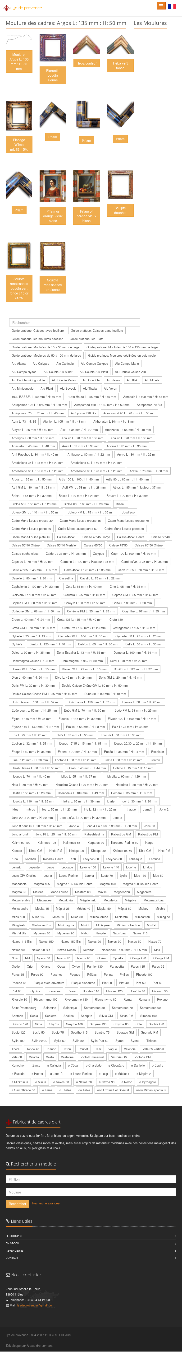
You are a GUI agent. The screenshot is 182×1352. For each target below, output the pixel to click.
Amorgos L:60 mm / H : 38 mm (33, 438)
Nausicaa (119, 933)
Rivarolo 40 (137, 991)
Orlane (45, 966)
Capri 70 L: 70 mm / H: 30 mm (32, 561)
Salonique (70, 1007)
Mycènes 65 (41, 933)
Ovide (76, 966)
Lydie (123, 875)
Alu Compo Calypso (94, 363)
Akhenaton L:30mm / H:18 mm (114, 421)
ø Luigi (103, 1073)
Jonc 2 (163, 809)
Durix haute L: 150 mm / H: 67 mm (91, 702)
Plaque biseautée (83, 982)
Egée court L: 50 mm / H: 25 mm (34, 710)
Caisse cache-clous (25, 553)
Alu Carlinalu (65, 363)
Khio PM (164, 850)
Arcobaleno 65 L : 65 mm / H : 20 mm (38, 471)
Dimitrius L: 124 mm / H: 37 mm (136, 669)
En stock (12, 1243)
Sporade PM (149, 1032)
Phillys (124, 974)
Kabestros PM (148, 834)
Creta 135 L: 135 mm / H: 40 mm (79, 619)
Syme (119, 1040)
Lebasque (135, 859)
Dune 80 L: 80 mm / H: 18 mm (105, 693)
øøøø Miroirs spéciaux (151, 1090)
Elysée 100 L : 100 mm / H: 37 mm (132, 718)
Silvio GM (106, 1015)
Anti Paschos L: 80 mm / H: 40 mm (36, 454)
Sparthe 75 (102, 1032)
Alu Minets (152, 380)
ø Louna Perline (81, 1073)
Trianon (51, 1049)
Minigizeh (18, 925)
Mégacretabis (21, 900)
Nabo (84, 933)
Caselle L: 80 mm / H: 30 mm (32, 578)
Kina (15, 859)
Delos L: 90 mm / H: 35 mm (31, 652)
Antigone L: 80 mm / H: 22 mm (89, 454)
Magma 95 (19, 892)
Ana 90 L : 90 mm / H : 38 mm (131, 438)
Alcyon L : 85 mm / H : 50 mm (32, 429)
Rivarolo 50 (160, 991)
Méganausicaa (154, 900)
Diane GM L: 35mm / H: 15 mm (33, 669)
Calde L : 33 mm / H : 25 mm (66, 553)
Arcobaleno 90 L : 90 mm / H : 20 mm (97, 471)
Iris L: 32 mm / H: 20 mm (101, 809)
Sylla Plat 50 (99, 1040)
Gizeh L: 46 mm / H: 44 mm (87, 768)
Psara (72, 991)
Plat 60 (157, 982)
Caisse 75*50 (118, 545)
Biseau (120, 504)
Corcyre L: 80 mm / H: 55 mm (84, 603)
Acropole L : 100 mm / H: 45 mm (145, 396)
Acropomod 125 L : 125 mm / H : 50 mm (39, 404)
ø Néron (127, 1082)
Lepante (34, 867)
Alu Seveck (68, 388)
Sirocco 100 (148, 1015)
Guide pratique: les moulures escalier (37, 338)
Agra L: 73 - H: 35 (24, 421)
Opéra (101, 958)
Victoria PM (143, 1057)
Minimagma (66, 925)
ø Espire (157, 1065)
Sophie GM (156, 1024)
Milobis (160, 908)
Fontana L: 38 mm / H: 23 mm (75, 760)
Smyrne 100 (74, 1024)
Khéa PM (55, 850)
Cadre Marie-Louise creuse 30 (32, 520)
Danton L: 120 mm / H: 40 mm (50, 644)
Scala (34, 1015)
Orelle (16, 966)
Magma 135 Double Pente (74, 883)
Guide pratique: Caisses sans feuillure (97, 330)
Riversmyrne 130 (76, 999)
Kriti (73, 859)
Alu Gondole (91, 380)
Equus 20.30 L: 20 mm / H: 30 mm (138, 743)
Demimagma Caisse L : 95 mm (33, 660)
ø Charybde (93, 1065)
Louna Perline (68, 875)
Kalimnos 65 (71, 842)
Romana (144, 999)
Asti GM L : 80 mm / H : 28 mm (33, 487)
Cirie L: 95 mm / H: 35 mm (128, 586)
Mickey (143, 908)
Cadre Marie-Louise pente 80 (124, 528)
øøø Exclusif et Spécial (113, 1090)
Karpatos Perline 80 (124, 842)
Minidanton (142, 916)
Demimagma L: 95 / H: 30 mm (82, 660)
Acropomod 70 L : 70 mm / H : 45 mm (38, 413)
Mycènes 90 (65, 933)
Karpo (149, 842)
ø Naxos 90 (106, 1082)
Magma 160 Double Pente (140, 883)
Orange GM (138, 958)
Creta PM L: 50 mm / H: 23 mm (84, 627)
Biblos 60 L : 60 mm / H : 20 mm (86, 504)
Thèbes (151, 1040)
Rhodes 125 (114, 991)
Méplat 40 (83, 908)
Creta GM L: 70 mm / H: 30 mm (33, 627)
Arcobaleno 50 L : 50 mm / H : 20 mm (97, 462)
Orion (30, 966)
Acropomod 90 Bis (83, 413)
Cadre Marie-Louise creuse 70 (128, 520)
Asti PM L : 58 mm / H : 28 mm (84, 487)
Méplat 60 (124, 908)
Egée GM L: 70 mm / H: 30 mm (85, 710)
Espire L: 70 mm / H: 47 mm (77, 751)
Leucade (67, 867)
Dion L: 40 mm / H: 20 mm (30, 677)
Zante (36, 1065)
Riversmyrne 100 (45, 999)
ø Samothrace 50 (23, 1090)
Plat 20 (107, 982)
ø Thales (65, 1090)
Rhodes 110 (91, 991)
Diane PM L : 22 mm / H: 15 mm (84, 669)
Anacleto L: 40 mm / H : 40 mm (33, 446)
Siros (38, 1024)
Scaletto (50, 1015)
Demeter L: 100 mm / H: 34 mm (135, 652)
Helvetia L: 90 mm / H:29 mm (125, 776)
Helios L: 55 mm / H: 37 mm (78, 776)
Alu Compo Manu (127, 363)
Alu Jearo (113, 380)
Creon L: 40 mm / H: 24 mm (31, 619)
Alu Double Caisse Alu (130, 371)
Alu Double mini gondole (28, 380)
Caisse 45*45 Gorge (96, 537)
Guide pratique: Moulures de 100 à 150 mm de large (122, 347)
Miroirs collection (128, 925)
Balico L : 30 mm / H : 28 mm (79, 495)
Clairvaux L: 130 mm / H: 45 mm (34, 594)
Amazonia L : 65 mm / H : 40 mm (128, 429)
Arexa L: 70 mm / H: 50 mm (149, 471)
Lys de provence (26, 8)
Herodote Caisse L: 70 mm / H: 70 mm (82, 784)
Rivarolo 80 (19, 999)
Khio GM (145, 850)
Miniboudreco (99, 916)
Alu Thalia (90, 388)
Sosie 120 (18, 1032)
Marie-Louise (59, 892)
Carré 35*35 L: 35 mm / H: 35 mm (144, 561)
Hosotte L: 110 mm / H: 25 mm (33, 801)
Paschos (56, 974)
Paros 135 (138, 966)
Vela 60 (17, 1057)
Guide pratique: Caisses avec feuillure (38, 330)
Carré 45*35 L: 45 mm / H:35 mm (34, 570)
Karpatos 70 (95, 842)
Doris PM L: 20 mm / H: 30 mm (33, 685)
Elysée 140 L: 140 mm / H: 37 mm (35, 726)
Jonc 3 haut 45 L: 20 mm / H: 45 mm (37, 826)
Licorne (131, 867)
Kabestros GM (121, 834)
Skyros (54, 1024)
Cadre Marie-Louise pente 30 (31, 528)
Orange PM (161, 958)
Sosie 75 (58, 1032)
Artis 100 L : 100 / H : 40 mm (79, 479)
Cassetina (66, 578)
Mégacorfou (122, 892)
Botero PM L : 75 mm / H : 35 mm (91, 512)
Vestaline (67, 1057)
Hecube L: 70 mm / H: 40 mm (32, 776)
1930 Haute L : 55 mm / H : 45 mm (92, 396)
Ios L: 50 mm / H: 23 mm (59, 809)
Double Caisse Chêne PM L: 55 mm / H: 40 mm (44, 693)
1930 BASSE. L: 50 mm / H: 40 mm (36, 396)
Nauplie (101, 933)
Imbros (30, 809)
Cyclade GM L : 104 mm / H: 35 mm (83, 636)
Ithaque (131, 809)
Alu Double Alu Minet (58, 371)
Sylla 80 (78, 1040)
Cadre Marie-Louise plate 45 (31, 537)
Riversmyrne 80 (105, 999)
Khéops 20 (76, 850)
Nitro (15, 958)
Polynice (34, 991)
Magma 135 (42, 883)
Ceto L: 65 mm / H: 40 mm (84, 586)
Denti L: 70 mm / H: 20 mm (128, 660)
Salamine (49, 1007)
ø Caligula (54, 1065)
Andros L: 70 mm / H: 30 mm (127, 446)
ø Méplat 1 (122, 1073)
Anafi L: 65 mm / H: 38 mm (81, 446)
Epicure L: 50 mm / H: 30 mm (121, 735)
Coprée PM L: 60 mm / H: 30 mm (34, 603)
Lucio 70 (107, 875)
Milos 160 (38, 916)
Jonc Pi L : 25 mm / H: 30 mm (56, 834)
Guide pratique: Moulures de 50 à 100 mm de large (46, 355)
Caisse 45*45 (66, 537)
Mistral (151, 925)
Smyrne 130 (98, 1024)
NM (27, 958)
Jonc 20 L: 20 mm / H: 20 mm (32, 817)
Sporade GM (125, 1032)
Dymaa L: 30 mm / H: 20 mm (142, 702)
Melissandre (20, 908)
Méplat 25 (62, 908)
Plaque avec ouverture (48, 982)
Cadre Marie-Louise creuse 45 (80, 520)
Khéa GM (35, 850)
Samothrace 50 (94, 1007)
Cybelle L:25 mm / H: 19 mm (31, 636)
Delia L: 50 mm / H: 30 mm (144, 644)
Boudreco (128, 512)
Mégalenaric (88, 900)
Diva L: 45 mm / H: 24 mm (73, 677)
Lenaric (17, 867)
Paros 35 (158, 966)
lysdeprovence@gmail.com (36, 1305)
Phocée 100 (144, 974)
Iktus (15, 809)
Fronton (155, 760)
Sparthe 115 (79, 1032)
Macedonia (19, 883)
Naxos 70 (154, 941)
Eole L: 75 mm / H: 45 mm (130, 726)
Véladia (34, 1057)
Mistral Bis (19, 933)
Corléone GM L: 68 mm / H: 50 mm (36, 611)
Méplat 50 (104, 908)
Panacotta (117, 966)
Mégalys (130, 900)
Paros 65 (18, 974)
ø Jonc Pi (56, 1073)
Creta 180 (116, 619)
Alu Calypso (41, 363)
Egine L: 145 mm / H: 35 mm (31, 718)
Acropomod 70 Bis (149, 404)
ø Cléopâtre (116, 1065)
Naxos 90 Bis (41, 949)
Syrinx (135, 1040)
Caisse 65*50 (93, 545)
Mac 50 (158, 875)
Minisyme (102, 925)
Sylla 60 (59, 1040)
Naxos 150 (46, 941)
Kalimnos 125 (46, 842)
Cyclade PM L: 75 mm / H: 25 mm (139, 636)
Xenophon (18, 1065)
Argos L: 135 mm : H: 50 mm (32, 479)
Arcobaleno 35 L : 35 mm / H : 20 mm (38, 462)
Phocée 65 (19, 982)
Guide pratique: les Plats (87, 338)
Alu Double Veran (64, 380)
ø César (73, 1065)
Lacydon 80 (114, 859)
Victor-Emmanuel (92, 1057)
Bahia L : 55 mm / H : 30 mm (32, 495)
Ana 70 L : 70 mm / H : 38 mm (82, 438)
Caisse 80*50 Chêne (149, 545)
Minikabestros (41, 925)
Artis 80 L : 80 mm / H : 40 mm (127, 479)
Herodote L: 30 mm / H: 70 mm (137, 784)
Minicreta (121, 916)
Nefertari (89, 949)
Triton (67, 1049)
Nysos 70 (63, 958)
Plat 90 (16, 991)
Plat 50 (141, 982)
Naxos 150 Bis (71, 941)
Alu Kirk (132, 380)
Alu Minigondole (22, 388)
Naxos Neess (66, 949)
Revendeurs (14, 1250)
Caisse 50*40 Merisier (62, 545)
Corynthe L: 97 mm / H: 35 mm (143, 611)
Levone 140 (111, 867)
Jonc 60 (149, 826)
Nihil (157, 949)
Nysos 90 (83, 958)
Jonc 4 (74, 826)
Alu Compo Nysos (24, 371)
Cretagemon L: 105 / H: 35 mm (134, 627)
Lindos (147, 867)
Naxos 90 (18, 949)
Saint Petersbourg (24, 1007)
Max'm (102, 892)
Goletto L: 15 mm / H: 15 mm (133, 768)
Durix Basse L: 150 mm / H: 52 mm (36, 702)
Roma (127, 999)
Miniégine (163, 916)
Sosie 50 (38, 1032)
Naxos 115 (140, 933)
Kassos (17, 850)
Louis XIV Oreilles (24, 875)
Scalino (69, 1015)
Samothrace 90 (150, 1007)
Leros (50, 867)
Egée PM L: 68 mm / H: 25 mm (136, 710)
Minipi (85, 925)
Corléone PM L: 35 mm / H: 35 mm (91, 611)
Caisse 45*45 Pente (130, 537)
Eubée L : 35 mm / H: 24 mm (124, 751)
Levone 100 (88, 867)
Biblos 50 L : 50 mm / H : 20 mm (34, 504)
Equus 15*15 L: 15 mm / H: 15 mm (83, 743)
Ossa (61, 966)
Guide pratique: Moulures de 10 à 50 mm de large (45, 347)
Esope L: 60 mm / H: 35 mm (31, 751)
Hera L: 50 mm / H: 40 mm (30, 784)
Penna (108, 974)
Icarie (110, 801)
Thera (15, 1049)
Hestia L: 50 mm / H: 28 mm (31, 793)
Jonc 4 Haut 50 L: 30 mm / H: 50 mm (111, 826)
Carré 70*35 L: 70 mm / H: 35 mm (141, 570)
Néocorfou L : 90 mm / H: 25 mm (124, 949)
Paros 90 (37, 974)
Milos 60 (58, 916)
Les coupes (14, 1236)
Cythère (17, 644)
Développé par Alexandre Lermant (29, 1345)
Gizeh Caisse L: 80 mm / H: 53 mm (36, 768)
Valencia (130, 1049)
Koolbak (30, 859)
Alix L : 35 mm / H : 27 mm (79, 429)
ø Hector (37, 1073)
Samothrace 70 (122, 1007)
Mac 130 (140, 875)
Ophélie (118, 958)
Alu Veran (110, 388)
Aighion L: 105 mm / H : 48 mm (64, 421)
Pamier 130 (95, 966)
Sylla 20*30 (39, 1040)
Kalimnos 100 (21, 842)
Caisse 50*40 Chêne (26, 545)
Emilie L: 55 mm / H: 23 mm (85, 726)
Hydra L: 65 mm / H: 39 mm (80, 801)
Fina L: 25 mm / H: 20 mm (30, 760)
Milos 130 (18, 916)
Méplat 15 (42, 908)
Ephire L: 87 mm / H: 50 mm (74, 735)
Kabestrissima (94, 834)
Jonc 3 (117, 817)
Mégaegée (44, 900)
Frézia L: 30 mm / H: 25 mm (123, 760)
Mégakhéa (66, 900)
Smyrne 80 (121, 1024)
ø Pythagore (147, 1082)
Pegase (75, 974)
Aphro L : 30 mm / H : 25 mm (137, 454)
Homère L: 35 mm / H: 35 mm (131, 793)
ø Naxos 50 (61, 1082)
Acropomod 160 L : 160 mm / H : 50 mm (102, 404)
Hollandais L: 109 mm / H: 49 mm (81, 793)
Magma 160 (108, 883)
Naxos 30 (114, 941)
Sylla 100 (18, 1040)
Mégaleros (111, 900)
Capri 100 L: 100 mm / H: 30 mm (133, 553)
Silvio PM (126, 1015)
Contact (12, 1257)
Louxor (89, 875)
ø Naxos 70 (84, 1082)
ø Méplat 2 (143, 1073)
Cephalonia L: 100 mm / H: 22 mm (35, 586)
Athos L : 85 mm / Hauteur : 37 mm (137, 487)
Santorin (17, 1015)
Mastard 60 (83, 892)
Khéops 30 (98, 850)
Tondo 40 (33, 1049)
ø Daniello (138, 1065)
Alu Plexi (47, 388)
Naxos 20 (94, 941)
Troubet (83, 1049)
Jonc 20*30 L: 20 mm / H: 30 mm (83, 817)
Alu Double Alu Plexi (94, 371)
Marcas (38, 892)
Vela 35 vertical (153, 1049)
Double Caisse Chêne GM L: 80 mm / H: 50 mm (95, 685)
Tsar (98, 1049)
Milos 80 (77, 916)
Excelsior (157, 751)
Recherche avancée (45, 1203)
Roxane (162, 999)
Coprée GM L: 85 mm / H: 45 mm (135, 594)
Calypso (98, 553)
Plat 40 (124, 982)
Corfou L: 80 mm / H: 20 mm (132, 603)
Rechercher (17, 1203)
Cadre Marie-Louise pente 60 (77, 528)
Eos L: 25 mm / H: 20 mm (29, 735)
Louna (48, 875)
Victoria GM (119, 1057)
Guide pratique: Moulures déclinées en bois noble (122, 355)
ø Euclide (18, 1073)
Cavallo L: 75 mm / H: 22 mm (100, 578)
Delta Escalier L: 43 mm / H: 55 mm (81, 652)
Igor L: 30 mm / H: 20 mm (139, 801)
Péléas (92, 974)
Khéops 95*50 (122, 850)
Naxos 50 (134, 941)
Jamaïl (147, 809)
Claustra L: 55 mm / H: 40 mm (84, 594)
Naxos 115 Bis (22, 941)
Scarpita (86, 1015)
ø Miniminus (20, 1082)
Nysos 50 (43, 958)
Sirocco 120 (20, 1024)
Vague (112, 1049)
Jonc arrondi (20, 834)
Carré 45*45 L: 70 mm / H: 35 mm (87, 570)
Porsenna (53, 991)
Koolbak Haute (53, 859)
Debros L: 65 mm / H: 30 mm (98, 644)
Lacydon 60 (91, 859)
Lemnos (154, 859)
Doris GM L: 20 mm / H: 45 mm (120, 677)
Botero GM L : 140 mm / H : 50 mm (36, 512)
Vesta (50, 1057)
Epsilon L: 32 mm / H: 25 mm (32, 743)
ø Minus (40, 1082)
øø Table (84, 1090)
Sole (139, 1024)
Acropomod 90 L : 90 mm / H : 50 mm (129, 413)
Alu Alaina (19, 363)
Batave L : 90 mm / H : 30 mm (128, 495)
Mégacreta (144, 892)
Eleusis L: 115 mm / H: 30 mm (80, 718)
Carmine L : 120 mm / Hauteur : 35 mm (87, 561)
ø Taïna (47, 1090)
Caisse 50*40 (160, 537)
